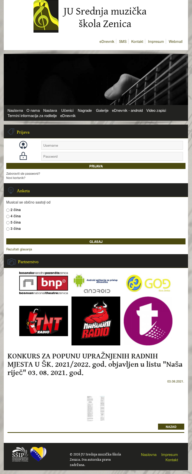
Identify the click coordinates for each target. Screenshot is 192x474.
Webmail (175, 41)
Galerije (102, 110)
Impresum (156, 41)
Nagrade (85, 110)
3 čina (15, 228)
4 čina (15, 215)
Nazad (171, 426)
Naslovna (15, 110)
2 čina (15, 209)
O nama (33, 110)
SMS (122, 41)
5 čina (15, 222)
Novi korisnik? (16, 177)
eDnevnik (107, 41)
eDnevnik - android (127, 110)
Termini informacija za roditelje (32, 115)
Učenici (67, 110)
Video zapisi (156, 110)
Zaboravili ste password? (23, 173)
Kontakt (137, 41)
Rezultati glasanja (19, 249)
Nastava (50, 110)
